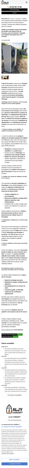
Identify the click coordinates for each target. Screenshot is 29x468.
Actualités (18, 18)
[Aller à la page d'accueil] (5, 2)
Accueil (12, 18)
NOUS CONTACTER (7, 330)
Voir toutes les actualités (14, 395)
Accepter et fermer (15, 464)
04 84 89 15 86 (16, 7)
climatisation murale (7, 230)
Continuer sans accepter (7, 453)
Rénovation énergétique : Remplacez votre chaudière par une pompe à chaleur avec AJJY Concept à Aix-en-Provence (16, 389)
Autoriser (20, 334)
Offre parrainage (14, 9)
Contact (14, 13)
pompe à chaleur (14, 116)
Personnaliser (15, 459)
